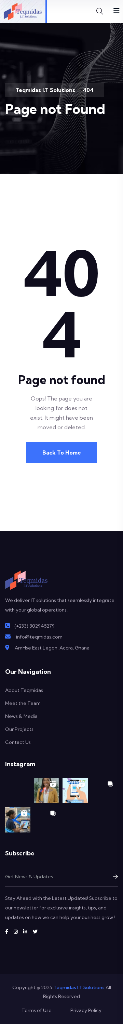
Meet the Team (23, 703)
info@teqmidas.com (39, 637)
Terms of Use (37, 1010)
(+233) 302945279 (34, 626)
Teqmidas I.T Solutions (79, 987)
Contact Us (18, 742)
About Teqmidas (24, 690)
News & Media (21, 716)
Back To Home (61, 452)
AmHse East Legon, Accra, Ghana (52, 648)
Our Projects (19, 729)
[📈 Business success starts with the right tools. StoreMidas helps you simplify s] (17, 819)
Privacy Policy (85, 1010)
